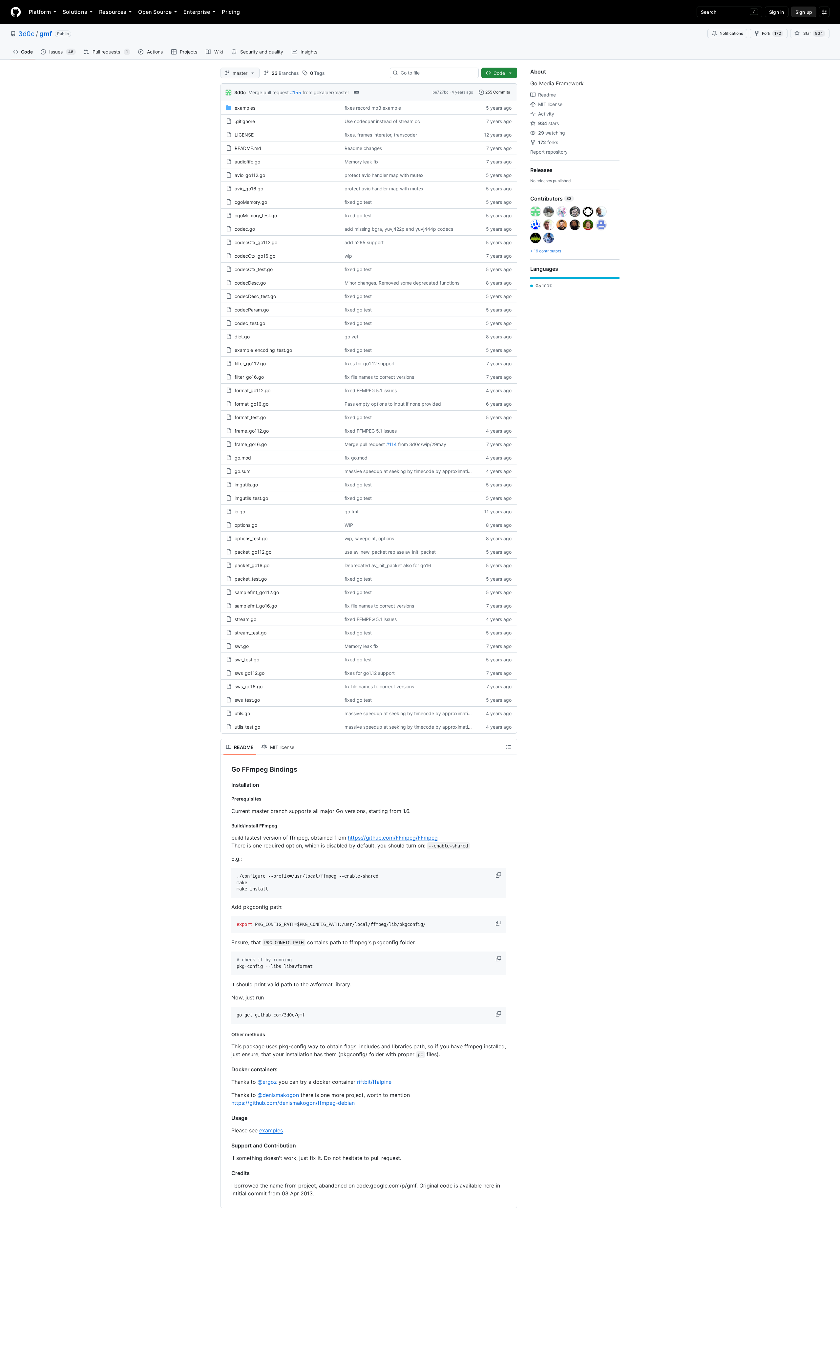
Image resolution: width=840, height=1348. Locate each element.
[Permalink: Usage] (226, 1118)
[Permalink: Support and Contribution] (226, 1145)
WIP (349, 525)
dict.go (242, 336)
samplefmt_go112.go (257, 592)
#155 (295, 92)
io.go (240, 511)
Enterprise (196, 12)
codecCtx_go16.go (255, 256)
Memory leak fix (362, 161)
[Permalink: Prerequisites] (226, 798)
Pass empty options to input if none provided (393, 404)
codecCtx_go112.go (256, 242)
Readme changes (363, 148)
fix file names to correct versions (379, 377)
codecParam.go (252, 309)
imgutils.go (246, 484)
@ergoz (267, 1082)
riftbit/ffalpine (374, 1082)
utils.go (242, 713)
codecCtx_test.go (254, 269)
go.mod (243, 457)
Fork (771, 33)
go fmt (352, 511)
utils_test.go (247, 727)
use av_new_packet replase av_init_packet (390, 552)
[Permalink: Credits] (226, 1173)
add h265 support (364, 242)
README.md (248, 148)
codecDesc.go (250, 283)
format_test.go (250, 417)
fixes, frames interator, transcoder (381, 135)
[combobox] (437, 73)
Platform (40, 12)
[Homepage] (15, 12)
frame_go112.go (252, 431)
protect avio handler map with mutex (384, 175)
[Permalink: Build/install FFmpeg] (226, 825)
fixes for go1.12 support (370, 363)
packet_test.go (251, 579)
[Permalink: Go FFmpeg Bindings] (226, 769)
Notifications (731, 33)
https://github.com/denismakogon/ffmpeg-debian (293, 1103)
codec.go (245, 229)
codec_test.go (250, 323)
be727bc (440, 92)
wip (348, 256)
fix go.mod (356, 457)
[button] (499, 875)
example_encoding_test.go (263, 350)
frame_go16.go (251, 444)
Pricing (231, 12)
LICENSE (244, 135)
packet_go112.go (253, 552)
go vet (351, 336)
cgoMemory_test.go (256, 215)
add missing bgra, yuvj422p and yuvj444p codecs (399, 229)
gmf (45, 34)
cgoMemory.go (251, 202)
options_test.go (251, 538)
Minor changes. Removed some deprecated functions (402, 283)
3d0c (26, 34)
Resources (112, 12)
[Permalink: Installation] (226, 784)
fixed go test (358, 202)
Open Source (155, 12)
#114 (391, 444)
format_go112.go (252, 390)
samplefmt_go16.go (256, 606)
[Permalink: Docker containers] (226, 1069)
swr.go (242, 646)
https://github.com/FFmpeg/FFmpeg (393, 837)
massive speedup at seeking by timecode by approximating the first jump (424, 471)
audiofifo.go (247, 161)
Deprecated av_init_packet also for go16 (388, 565)
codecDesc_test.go (255, 296)
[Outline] (508, 747)
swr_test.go (247, 659)
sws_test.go (247, 700)
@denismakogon (278, 1095)
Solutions (75, 12)
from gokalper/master (326, 92)
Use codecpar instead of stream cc (382, 121)
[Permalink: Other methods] (226, 1034)
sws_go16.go (248, 686)
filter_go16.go (249, 377)
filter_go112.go (250, 363)
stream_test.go (250, 632)
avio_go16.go (249, 188)
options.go (246, 525)
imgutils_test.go (251, 498)
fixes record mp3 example (373, 108)
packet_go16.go (252, 565)
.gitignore (245, 121)
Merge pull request (268, 92)
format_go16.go (251, 404)
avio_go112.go (250, 175)
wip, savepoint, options (369, 538)
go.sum (242, 471)
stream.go (245, 619)
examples (245, 108)
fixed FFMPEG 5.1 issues (371, 390)
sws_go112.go (249, 673)
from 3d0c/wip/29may (422, 444)
